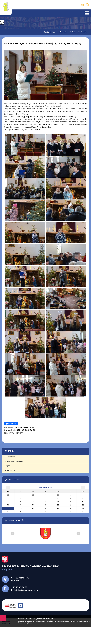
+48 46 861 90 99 (87, 4)
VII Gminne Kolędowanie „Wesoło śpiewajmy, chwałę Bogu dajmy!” (43, 43)
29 (83, 508)
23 (8, 508)
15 (83, 502)
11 (33, 502)
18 (33, 505)
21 (70, 505)
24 (21, 508)
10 (20, 502)
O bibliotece (10, 457)
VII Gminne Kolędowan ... (77, 32)
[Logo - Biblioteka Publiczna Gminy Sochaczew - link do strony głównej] (6, 7)
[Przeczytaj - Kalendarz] (47, 480)
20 (58, 505)
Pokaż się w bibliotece (14, 461)
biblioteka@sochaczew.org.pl (83, 5)
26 (45, 508)
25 (33, 508)
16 (8, 505)
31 (20, 512)
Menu (11, 451)
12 (45, 502)
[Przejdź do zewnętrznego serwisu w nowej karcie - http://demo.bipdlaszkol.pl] (11, 605)
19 (45, 505)
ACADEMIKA (10, 470)
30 (8, 512)
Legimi (7, 466)
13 (58, 502)
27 (58, 508)
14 (70, 502)
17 (20, 505)
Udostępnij (12, 424)
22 (83, 505)
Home (54, 32)
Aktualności (62, 32)
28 (70, 508)
